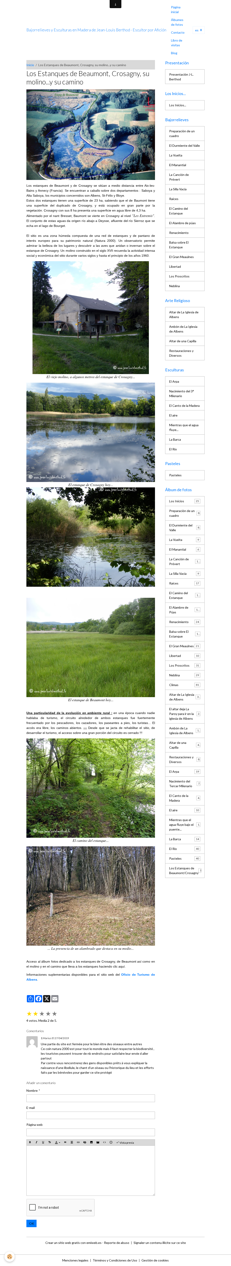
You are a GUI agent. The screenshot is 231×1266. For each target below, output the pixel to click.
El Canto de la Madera (184, 405)
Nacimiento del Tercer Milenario (184, 783)
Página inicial (175, 9)
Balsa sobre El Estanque (179, 244)
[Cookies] (10, 1257)
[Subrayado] (43, 1143)
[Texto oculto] (84, 1143)
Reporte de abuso (116, 1243)
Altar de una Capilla (182, 341)
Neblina (174, 286)
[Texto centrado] (71, 1143)
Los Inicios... (177, 105)
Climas (184, 685)
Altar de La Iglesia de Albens (184, 314)
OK (31, 1223)
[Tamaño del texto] (49, 1143)
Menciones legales (75, 1260)
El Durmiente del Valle (184, 145)
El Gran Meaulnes (181, 257)
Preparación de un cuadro (182, 133)
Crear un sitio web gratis (62, 1243)
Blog (174, 53)
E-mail (30, 1108)
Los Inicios (184, 501)
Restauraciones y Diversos (181, 353)
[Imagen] (91, 1143)
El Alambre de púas (182, 223)
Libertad (175, 266)
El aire (173, 415)
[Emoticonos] (111, 1143)
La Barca (175, 439)
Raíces (173, 199)
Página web (34, 1124)
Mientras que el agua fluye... (184, 427)
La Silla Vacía (178, 189)
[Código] (104, 1143)
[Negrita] (30, 1143)
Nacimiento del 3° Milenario (181, 393)
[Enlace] (78, 1143)
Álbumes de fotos (177, 22)
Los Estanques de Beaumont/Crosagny (186, 870)
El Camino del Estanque (178, 211)
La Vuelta (175, 155)
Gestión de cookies (155, 1260)
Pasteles (175, 475)
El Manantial (177, 165)
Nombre (32, 1090)
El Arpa (174, 381)
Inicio (30, 65)
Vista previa (126, 1142)
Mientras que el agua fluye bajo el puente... (185, 824)
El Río (173, 449)
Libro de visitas (176, 42)
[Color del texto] (57, 1143)
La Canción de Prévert (179, 177)
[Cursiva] (36, 1143)
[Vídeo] (98, 1143)
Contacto (178, 32)
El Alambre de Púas (184, 609)
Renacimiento (179, 233)
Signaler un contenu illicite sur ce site (160, 1243)
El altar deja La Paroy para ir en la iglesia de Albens (185, 713)
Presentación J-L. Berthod (181, 76)
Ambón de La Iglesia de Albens (183, 329)
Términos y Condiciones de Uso (115, 1260)
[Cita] (65, 1143)
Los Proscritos (179, 276)
